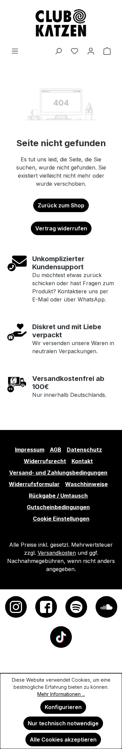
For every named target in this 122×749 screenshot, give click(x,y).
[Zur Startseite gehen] (61, 23)
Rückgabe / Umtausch (58, 495)
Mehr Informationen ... (61, 694)
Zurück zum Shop (61, 205)
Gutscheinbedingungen (58, 507)
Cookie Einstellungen (61, 518)
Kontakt (82, 461)
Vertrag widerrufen (61, 228)
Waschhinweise (86, 484)
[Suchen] (58, 51)
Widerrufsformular (34, 484)
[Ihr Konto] (91, 51)
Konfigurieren (63, 707)
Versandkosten (57, 552)
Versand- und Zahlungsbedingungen (58, 472)
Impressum (29, 449)
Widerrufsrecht (45, 461)
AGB (55, 449)
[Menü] (15, 51)
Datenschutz (84, 449)
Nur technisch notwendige (63, 723)
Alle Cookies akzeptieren (63, 739)
